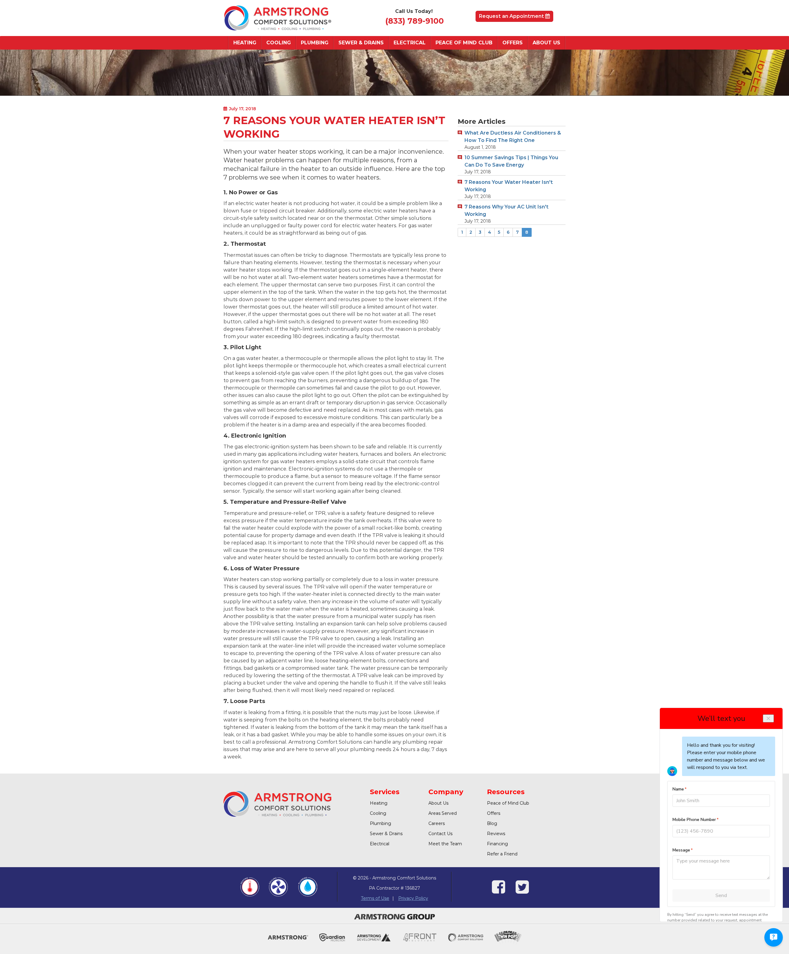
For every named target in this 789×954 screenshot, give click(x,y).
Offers (512, 43)
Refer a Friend (502, 854)
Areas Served (442, 813)
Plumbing (315, 43)
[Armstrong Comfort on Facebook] (498, 891)
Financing (497, 844)
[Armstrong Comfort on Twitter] (522, 891)
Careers (436, 823)
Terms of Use (375, 898)
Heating (244, 43)
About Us (546, 43)
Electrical (410, 43)
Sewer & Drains (361, 43)
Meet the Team (445, 844)
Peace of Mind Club (464, 43)
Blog (492, 823)
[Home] (277, 18)
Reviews (496, 833)
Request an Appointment (512, 16)
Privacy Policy (413, 898)
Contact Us (440, 833)
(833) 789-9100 (414, 21)
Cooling (278, 43)
